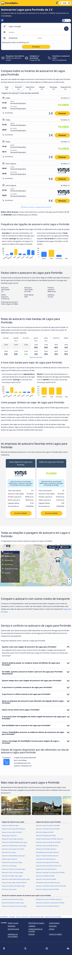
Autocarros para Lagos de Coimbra (13, 849)
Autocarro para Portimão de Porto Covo (48, 866)
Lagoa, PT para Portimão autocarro (47, 856)
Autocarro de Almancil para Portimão (48, 829)
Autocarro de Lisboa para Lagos (12, 862)
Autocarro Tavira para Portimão (46, 879)
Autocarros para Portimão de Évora (47, 845)
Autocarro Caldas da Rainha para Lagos (14, 842)
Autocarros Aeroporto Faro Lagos (12, 899)
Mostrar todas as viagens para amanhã (37, 207)
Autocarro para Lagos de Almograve (13, 829)
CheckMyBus (4, 917)
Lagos (53, 547)
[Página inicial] (27, 3)
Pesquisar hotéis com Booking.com (16, 42)
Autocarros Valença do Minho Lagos (13, 886)
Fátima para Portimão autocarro (46, 849)
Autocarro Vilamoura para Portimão (47, 889)
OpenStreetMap (61, 585)
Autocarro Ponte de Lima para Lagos (13, 869)
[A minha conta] (56, 3)
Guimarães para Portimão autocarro (47, 852)
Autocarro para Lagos (37, 917)
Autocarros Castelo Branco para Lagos (14, 845)
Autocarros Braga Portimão (44, 832)
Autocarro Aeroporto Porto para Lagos (14, 906)
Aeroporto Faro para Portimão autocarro (49, 899)
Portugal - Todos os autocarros (19, 917)
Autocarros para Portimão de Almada (48, 825)
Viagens (31, 934)
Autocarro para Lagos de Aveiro (12, 832)
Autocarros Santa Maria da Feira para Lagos (16, 879)
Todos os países (55, 934)
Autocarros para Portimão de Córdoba (48, 842)
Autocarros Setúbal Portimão (45, 876)
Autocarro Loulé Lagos (9, 866)
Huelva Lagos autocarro (9, 859)
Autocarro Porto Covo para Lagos (12, 872)
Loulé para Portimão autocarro (46, 859)
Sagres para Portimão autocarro (46, 869)
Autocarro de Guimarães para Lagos (13, 856)
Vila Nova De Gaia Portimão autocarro (48, 882)
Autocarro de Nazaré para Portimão (47, 862)
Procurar (62, 113)
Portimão (65, 547)
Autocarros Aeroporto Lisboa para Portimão (50, 903)
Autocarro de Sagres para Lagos (12, 876)
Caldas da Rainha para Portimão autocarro (49, 839)
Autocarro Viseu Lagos (9, 889)
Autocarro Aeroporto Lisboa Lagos (13, 903)
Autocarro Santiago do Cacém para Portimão (50, 872)
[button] (57, 560)
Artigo (51, 929)
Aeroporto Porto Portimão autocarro (47, 906)
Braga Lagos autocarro (9, 835)
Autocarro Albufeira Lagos (10, 825)
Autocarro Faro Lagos (9, 852)
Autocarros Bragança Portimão (46, 835)
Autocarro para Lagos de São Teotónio (14, 882)
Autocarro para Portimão (53, 917)
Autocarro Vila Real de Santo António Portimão (51, 886)
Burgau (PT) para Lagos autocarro (12, 839)
